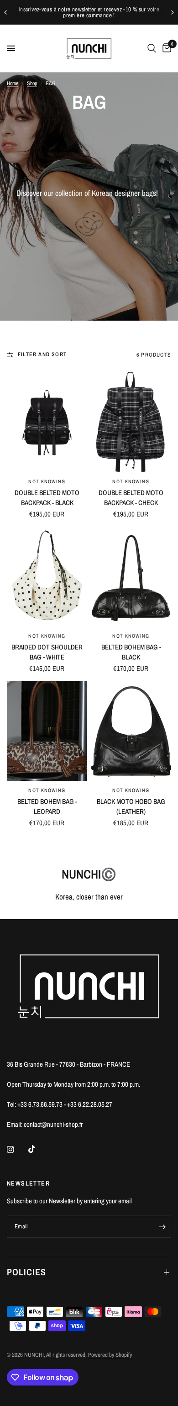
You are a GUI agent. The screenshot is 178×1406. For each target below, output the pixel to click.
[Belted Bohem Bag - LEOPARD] (47, 731)
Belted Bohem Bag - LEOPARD (47, 807)
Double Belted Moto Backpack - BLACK (47, 498)
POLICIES (26, 1272)
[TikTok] (38, 1149)
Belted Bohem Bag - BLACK (131, 652)
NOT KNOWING (46, 481)
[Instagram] (17, 1150)
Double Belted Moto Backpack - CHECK (131, 498)
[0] (165, 48)
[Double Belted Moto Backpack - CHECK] (131, 422)
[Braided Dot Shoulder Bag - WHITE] (47, 577)
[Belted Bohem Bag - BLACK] (131, 577)
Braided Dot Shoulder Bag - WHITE (47, 652)
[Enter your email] (162, 1226)
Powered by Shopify (110, 1355)
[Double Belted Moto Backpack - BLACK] (47, 422)
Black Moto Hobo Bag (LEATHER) (131, 807)
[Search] (151, 48)
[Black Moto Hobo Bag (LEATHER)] (131, 731)
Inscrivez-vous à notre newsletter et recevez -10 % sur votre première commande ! (89, 12)
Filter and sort (42, 354)
